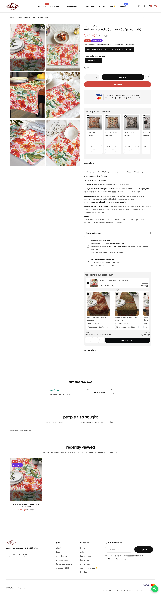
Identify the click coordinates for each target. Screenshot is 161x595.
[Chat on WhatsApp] (154, 588)
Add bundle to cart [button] (127, 340)
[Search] (139, 6)
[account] (144, 6)
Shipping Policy (62, 560)
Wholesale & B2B (62, 568)
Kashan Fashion (86, 560)
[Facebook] (8, 554)
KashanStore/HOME (91, 26)
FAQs (58, 552)
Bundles (83, 572)
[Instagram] (14, 554)
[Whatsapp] (25, 554)
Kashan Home (85, 556)
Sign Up (144, 549)
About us (59, 548)
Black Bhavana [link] (129, 132)
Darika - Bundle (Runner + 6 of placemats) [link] (97, 319)
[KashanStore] (12, 6)
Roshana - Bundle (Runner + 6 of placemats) (26, 505)
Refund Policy (61, 556)
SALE (82, 552)
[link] (94, 122)
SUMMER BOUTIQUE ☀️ (89, 568)
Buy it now (118, 84)
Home (12, 17)
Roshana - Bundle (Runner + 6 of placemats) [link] (114, 280)
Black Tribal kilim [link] (148, 132)
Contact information (148, 590)
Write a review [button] (100, 392)
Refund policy (108, 590)
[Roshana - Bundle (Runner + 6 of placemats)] (26, 480)
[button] (89, 151)
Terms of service (132, 590)
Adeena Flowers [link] (111, 132)
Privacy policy (120, 590)
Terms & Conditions (64, 564)
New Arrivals (85, 564)
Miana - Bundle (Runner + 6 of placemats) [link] (126, 319)
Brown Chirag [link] (91, 132)
